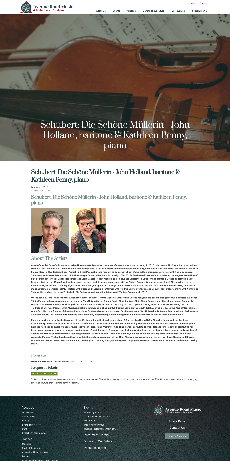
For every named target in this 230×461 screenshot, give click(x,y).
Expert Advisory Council (34, 433)
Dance (25, 456)
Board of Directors (31, 425)
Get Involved (178, 11)
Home (192, 3)
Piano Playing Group (94, 425)
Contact (203, 3)
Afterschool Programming (35, 452)
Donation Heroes (95, 448)
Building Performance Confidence (101, 429)
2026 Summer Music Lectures (99, 416)
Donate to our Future (153, 11)
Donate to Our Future (98, 441)
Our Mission (28, 412)
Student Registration (32, 448)
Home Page (177, 421)
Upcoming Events (93, 412)
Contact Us (177, 427)
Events (116, 11)
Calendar (26, 444)
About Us (101, 11)
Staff (24, 429)
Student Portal (199, 11)
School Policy (29, 416)
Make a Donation (177, 436)
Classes (131, 11)
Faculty (25, 420)
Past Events (90, 420)
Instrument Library (96, 435)
